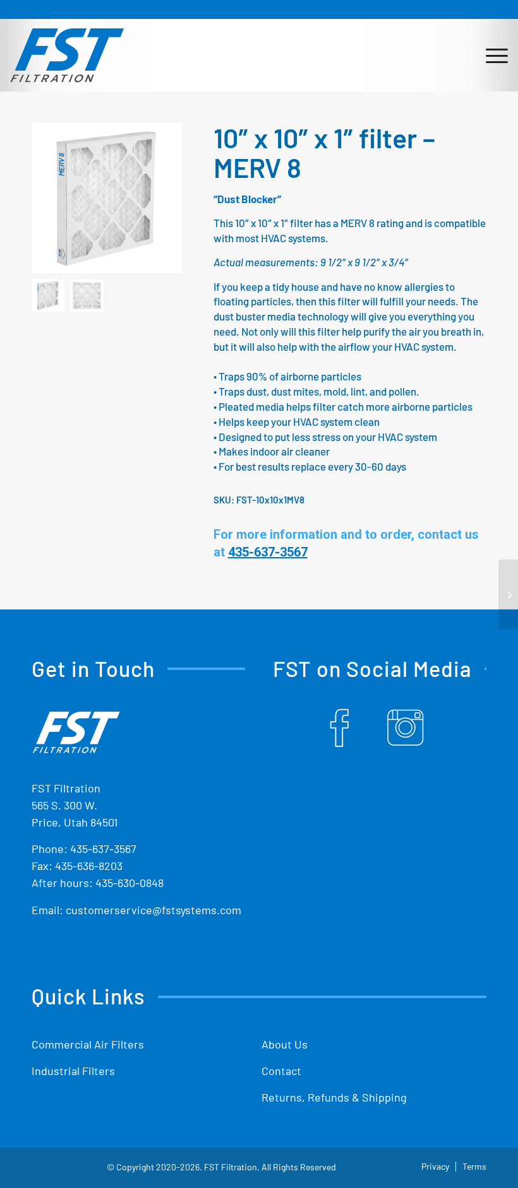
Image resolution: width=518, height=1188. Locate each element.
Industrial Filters (73, 1071)
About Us (285, 1044)
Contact (281, 1071)
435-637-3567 (103, 849)
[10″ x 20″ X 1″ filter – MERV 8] (508, 594)
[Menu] (490, 54)
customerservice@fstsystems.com (153, 910)
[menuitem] (490, 54)
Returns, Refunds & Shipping (334, 1097)
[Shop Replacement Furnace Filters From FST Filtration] (67, 54)
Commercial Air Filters (88, 1044)
